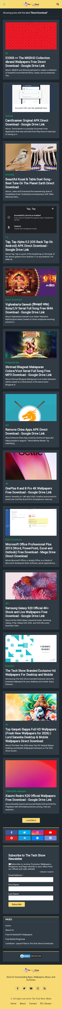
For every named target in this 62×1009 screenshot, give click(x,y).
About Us (9, 930)
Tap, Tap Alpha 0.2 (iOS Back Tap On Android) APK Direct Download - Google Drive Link (29, 245)
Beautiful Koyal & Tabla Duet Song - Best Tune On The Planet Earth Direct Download (29, 183)
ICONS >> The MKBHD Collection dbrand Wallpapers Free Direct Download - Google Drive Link (27, 62)
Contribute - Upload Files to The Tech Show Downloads (29, 943)
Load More (31, 820)
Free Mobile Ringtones (15, 939)
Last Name (13, 894)
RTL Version (45, 1003)
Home (8, 926)
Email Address (16, 875)
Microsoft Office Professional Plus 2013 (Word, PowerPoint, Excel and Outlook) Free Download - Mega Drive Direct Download (30, 550)
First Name (13, 884)
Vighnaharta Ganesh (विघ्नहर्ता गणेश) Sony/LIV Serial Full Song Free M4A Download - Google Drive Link (29, 308)
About (23, 1003)
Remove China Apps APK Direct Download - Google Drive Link (26, 431)
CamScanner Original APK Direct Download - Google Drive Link (26, 122)
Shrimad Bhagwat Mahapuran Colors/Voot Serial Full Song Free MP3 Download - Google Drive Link (28, 371)
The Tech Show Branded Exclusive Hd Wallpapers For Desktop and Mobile (30, 672)
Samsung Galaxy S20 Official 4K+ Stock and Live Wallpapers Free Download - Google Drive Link (27, 612)
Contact (33, 1003)
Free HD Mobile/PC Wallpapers (18, 934)
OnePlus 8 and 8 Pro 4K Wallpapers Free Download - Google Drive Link (28, 490)
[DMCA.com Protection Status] (31, 957)
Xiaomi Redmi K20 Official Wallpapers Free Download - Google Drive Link (30, 798)
